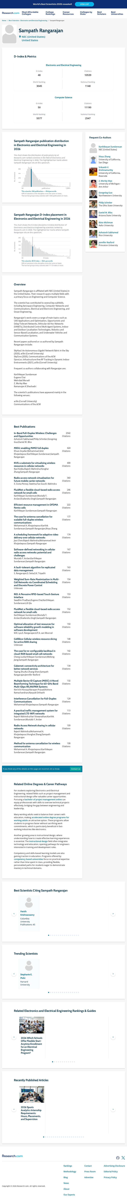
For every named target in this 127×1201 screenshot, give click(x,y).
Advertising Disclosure (114, 1165)
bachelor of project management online (43, 799)
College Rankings (50, 13)
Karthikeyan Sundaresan (110, 146)
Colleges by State (86, 13)
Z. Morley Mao (105, 180)
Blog (66, 1177)
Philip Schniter (105, 202)
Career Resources (68, 13)
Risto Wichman (106, 222)
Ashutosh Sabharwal (108, 232)
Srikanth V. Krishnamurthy (106, 168)
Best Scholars (101, 13)
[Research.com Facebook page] (118, 1158)
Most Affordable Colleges (30, 13)
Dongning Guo (105, 192)
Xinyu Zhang (104, 156)
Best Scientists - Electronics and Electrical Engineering (28, 20)
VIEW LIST (84, 4)
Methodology (70, 1171)
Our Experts (69, 1194)
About (66, 1189)
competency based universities (28, 859)
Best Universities (117, 13)
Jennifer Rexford (106, 242)
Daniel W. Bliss (105, 212)
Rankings (68, 1165)
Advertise (88, 1177)
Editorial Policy (111, 1171)
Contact (88, 1165)
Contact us (75, 769)
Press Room (90, 1171)
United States (30, 40)
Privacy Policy (110, 1177)
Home (4, 20)
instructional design (38, 841)
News (66, 1183)
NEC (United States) (33, 36)
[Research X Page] (123, 1158)
